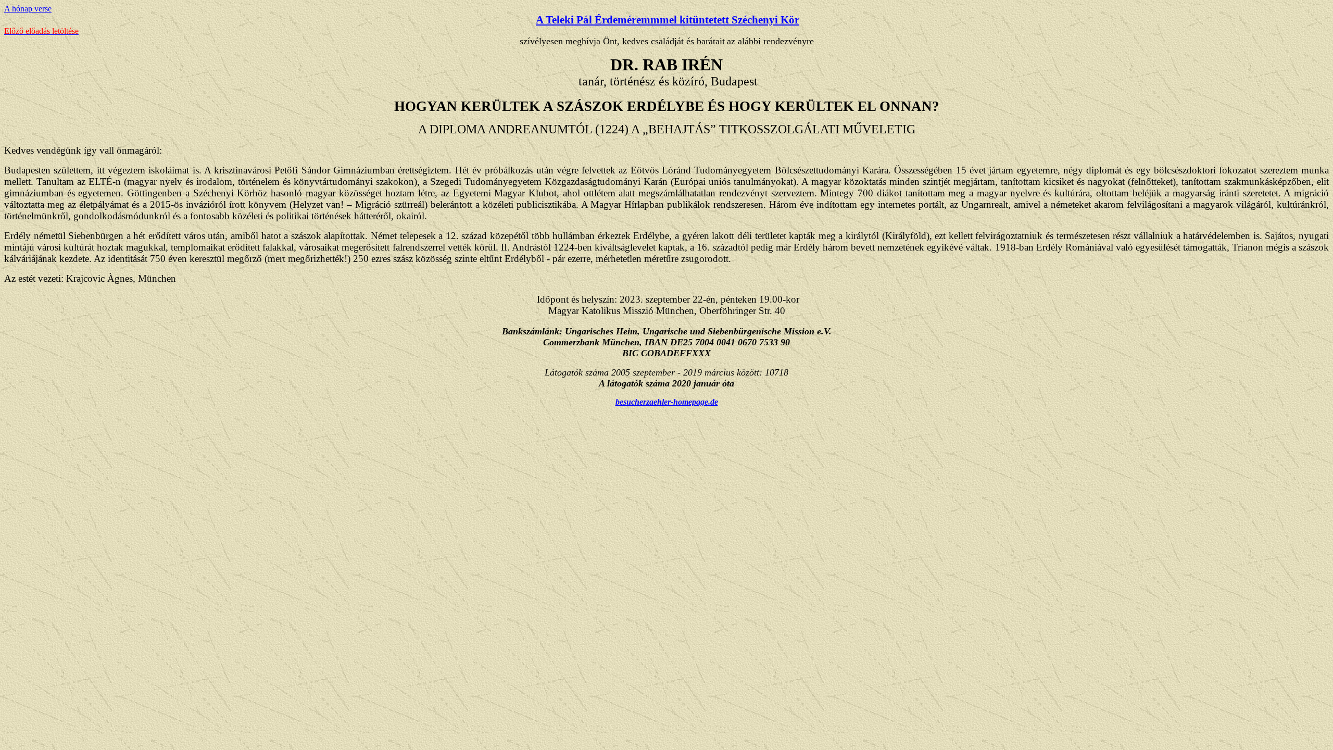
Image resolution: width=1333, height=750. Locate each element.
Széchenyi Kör (765, 20)
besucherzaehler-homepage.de (666, 401)
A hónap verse (28, 8)
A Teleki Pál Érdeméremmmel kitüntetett (634, 20)
